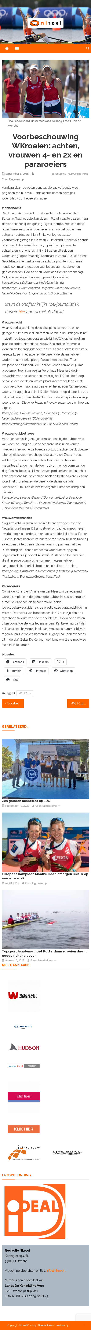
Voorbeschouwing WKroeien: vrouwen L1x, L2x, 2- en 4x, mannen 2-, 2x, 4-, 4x (15, 703)
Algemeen (58, 174)
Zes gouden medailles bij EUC (26, 801)
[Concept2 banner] (24, 1027)
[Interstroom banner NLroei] (24, 1152)
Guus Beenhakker (41, 960)
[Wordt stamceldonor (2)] (24, 1097)
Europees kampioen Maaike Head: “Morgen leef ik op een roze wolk (45, 876)
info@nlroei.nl (56, 1270)
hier (21, 312)
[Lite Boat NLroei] (67, 1152)
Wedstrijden (78, 174)
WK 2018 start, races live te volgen (80, 703)
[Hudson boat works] (24, 1046)
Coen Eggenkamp (13, 179)
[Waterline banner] (24, 1065)
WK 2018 (25, 693)
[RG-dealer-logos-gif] (24, 1129)
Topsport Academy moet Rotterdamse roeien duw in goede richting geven (44, 953)
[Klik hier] (24, 996)
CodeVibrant (76, 1325)
